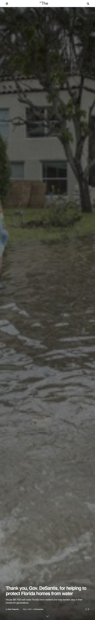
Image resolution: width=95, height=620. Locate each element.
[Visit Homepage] (47, 3)
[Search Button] (88, 3)
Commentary (38, 609)
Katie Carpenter (13, 609)
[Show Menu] (7, 3)
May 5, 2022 (27, 609)
